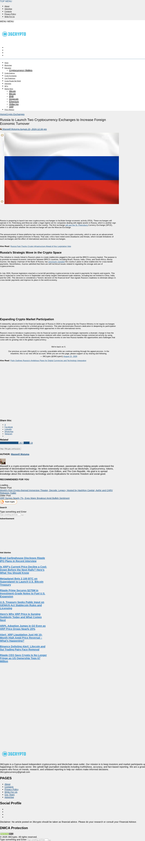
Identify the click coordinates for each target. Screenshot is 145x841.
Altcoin (12, 91)
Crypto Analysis (10, 73)
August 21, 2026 (70, 356)
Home (6, 63)
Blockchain (8, 65)
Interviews (8, 83)
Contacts (8, 11)
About (7, 6)
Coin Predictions (10, 78)
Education (8, 68)
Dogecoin (13, 99)
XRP (11, 107)
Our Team (10, 794)
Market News (9, 89)
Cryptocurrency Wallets (20, 70)
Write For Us (10, 17)
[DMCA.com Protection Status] (7, 834)
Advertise (8, 9)
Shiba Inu (14, 104)
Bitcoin (12, 94)
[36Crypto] (14, 41)
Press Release (9, 110)
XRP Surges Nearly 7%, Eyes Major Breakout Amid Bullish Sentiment (35, 498)
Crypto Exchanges (11, 76)
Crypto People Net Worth (13, 81)
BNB (11, 96)
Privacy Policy (10, 14)
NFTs (6, 86)
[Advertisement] (58, 298)
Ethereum (14, 101)
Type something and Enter (13, 511)
